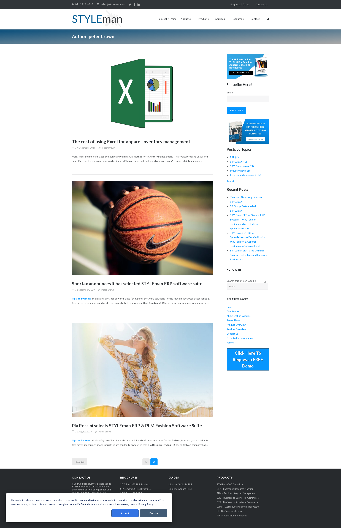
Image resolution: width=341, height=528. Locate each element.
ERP (234, 157)
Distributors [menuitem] (233, 311)
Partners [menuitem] (231, 342)
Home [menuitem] (230, 307)
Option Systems (81, 298)
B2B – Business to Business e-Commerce (238, 497)
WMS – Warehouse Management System (238, 506)
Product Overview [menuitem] (236, 324)
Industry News (240, 170)
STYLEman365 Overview (230, 484)
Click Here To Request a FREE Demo (248, 359)
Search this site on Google (241, 280)
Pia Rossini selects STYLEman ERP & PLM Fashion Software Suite (137, 425)
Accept (125, 513)
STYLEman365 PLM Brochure (135, 488)
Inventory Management (245, 175)
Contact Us (261, 4)
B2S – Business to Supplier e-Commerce (237, 502)
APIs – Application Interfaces (232, 515)
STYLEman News (242, 166)
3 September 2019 (85, 289)
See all (230, 181)
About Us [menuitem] (186, 18)
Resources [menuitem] (238, 18)
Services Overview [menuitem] (236, 329)
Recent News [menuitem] (233, 320)
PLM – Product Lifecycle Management (236, 493)
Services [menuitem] (220, 18)
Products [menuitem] (203, 18)
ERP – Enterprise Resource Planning (235, 488)
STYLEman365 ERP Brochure (135, 484)
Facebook (134, 4)
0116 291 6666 (84, 4)
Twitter (130, 4)
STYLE (97, 18)
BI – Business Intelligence (229, 511)
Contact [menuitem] (255, 18)
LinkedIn (138, 4)
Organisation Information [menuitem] (240, 338)
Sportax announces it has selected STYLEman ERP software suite (137, 283)
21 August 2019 (83, 431)
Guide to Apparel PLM (180, 488)
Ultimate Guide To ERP (180, 484)
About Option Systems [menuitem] (238, 315)
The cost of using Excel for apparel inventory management (131, 141)
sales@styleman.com (113, 4)
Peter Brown (108, 147)
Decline (154, 513)
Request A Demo (239, 4)
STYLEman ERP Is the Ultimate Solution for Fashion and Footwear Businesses (249, 255)
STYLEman (238, 161)
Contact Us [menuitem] (232, 333)
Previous (80, 461)
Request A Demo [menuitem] (167, 18)
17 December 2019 (85, 147)
